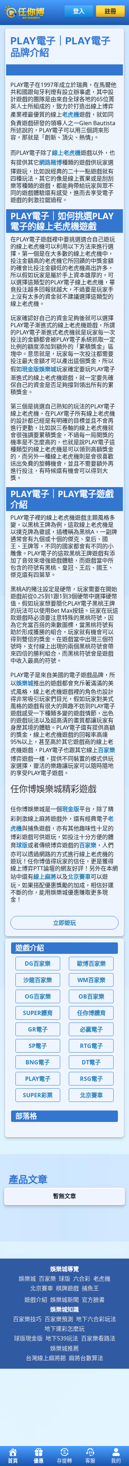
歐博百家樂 (91, 963)
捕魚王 (90, 1288)
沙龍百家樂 (37, 980)
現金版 (70, 809)
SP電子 (38, 1046)
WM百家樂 (91, 980)
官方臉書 (93, 1300)
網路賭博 (50, 162)
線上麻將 (44, 877)
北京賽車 (79, 877)
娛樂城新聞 (64, 1300)
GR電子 (38, 1029)
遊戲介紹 (35, 1300)
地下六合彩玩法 (96, 1319)
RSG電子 (91, 1079)
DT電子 (91, 1062)
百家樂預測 (58, 1319)
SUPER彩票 (38, 1095)
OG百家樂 (38, 996)
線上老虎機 (66, 153)
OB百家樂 (91, 996)
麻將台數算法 (86, 1358)
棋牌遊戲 (67, 1288)
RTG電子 (91, 1046)
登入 (79, 11)
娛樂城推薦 (64, 1348)
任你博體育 (91, 1013)
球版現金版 (28, 1338)
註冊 (110, 11)
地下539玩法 (62, 1338)
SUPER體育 (38, 1013)
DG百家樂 (38, 963)
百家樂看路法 (98, 1338)
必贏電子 (91, 1029)
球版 (22, 845)
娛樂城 (24, 683)
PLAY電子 (38, 1079)
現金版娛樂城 (39, 369)
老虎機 (70, 114)
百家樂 (106, 750)
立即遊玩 (64, 923)
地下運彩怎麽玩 (64, 1329)
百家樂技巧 (27, 1319)
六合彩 (81, 1279)
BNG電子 (37, 1062)
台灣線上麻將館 (46, 1358)
